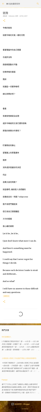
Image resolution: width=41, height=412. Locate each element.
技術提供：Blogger (22, 404)
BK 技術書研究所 (13, 4)
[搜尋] (37, 3)
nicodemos (25, 408)
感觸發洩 (6, 296)
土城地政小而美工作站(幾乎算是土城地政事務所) (19, 358)
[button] (4, 20)
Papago (5, 380)
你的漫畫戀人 (6, 337)
